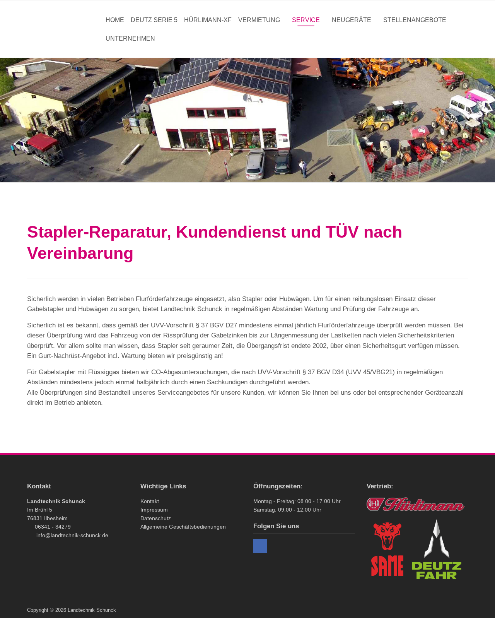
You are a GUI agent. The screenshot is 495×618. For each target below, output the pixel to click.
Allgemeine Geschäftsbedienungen (183, 527)
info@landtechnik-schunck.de (72, 535)
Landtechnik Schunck (65, 29)
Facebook (260, 546)
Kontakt (149, 501)
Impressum (154, 510)
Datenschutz (155, 518)
